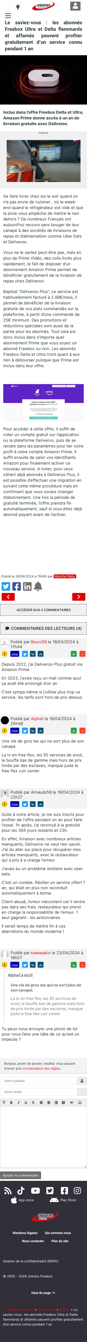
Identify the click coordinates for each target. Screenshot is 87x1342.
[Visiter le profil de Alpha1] (5, 719)
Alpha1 (38, 718)
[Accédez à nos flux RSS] (8, 1190)
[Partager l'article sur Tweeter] (7, 589)
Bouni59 (39, 641)
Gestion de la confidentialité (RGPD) (30, 1261)
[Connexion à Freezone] (75, 6)
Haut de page (41, 1293)
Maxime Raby (65, 576)
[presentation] (4, 1103)
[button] (4, 1103)
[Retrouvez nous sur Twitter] (51, 1190)
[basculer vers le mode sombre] (18, 7)
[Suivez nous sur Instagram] (78, 1190)
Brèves (64, 1310)
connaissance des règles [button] (41, 1068)
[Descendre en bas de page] (33, 654)
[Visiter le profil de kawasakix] (5, 954)
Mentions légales (25, 1233)
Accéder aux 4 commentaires (44, 610)
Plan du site (59, 1241)
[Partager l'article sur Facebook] (17, 589)
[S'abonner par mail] (39, 589)
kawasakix (41, 952)
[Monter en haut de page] (41, 654)
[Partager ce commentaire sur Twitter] (25, 654)
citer (14, 654)
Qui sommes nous (58, 1233)
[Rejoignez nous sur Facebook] (65, 1190)
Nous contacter (33, 1241)
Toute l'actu (47, 1310)
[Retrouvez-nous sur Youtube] (36, 1190)
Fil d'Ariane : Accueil (18, 1310)
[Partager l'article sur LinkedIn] (28, 589)
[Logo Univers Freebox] (43, 6)
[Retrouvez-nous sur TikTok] (22, 1190)
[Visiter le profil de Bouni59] (5, 643)
